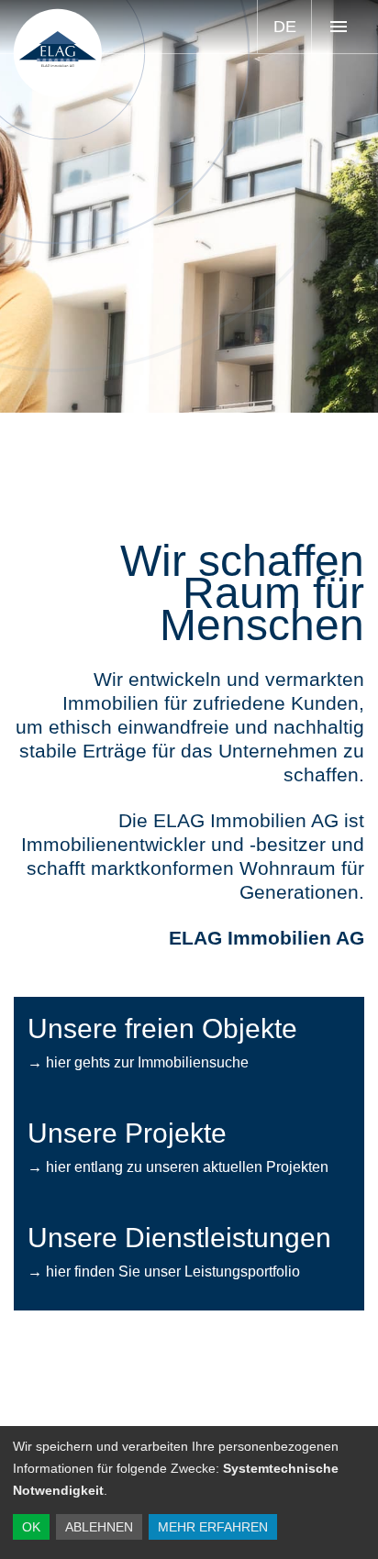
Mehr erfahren (213, 1527)
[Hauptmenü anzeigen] (337, 26)
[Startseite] (57, 53)
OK (31, 1527)
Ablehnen (99, 1527)
